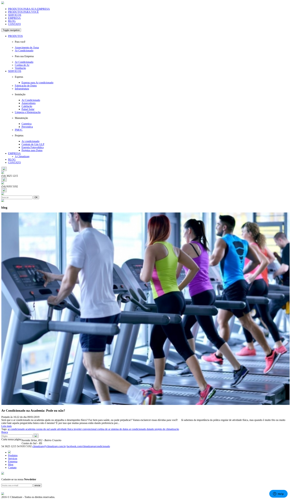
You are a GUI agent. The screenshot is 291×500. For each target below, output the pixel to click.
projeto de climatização (166, 429)
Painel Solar (28, 109)
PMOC (19, 129)
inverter (77, 429)
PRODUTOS (15, 36)
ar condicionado (16, 429)
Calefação (27, 106)
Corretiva (26, 123)
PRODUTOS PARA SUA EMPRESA (29, 8)
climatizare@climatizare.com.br (49, 446)
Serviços (12, 458)
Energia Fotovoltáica (33, 147)
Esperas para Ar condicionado (37, 82)
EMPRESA (14, 18)
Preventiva (27, 126)
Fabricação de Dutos (26, 85)
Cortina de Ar (22, 65)
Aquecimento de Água (27, 47)
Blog (10, 464)
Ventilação (20, 68)
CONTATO (14, 24)
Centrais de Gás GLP (33, 144)
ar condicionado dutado (141, 429)
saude (53, 429)
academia (30, 429)
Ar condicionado (30, 141)
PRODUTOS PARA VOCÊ (23, 11)
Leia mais (6, 426)
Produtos (13, 455)
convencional (89, 429)
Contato (12, 467)
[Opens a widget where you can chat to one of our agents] (278, 494)
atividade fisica (64, 429)
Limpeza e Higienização (28, 112)
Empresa (12, 461)
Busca (4, 432)
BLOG (12, 21)
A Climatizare (22, 156)
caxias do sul (42, 429)
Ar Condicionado (24, 50)
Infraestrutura (22, 88)
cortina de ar (103, 429)
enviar (37, 485)
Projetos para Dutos (32, 150)
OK (36, 197)
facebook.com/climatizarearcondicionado (88, 446)
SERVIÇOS (14, 14)
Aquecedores (29, 103)
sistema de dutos (119, 429)
